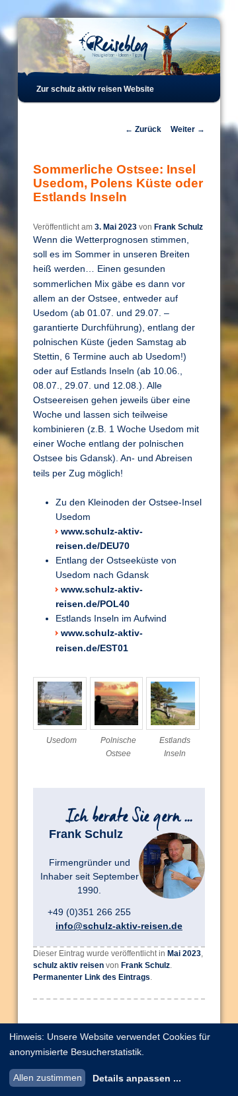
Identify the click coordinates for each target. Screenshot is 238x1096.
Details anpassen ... (137, 1078)
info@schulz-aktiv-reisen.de (119, 925)
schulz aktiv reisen (68, 965)
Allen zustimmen (47, 1077)
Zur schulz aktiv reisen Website (95, 89)
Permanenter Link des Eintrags (91, 977)
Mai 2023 (184, 953)
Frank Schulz (178, 227)
